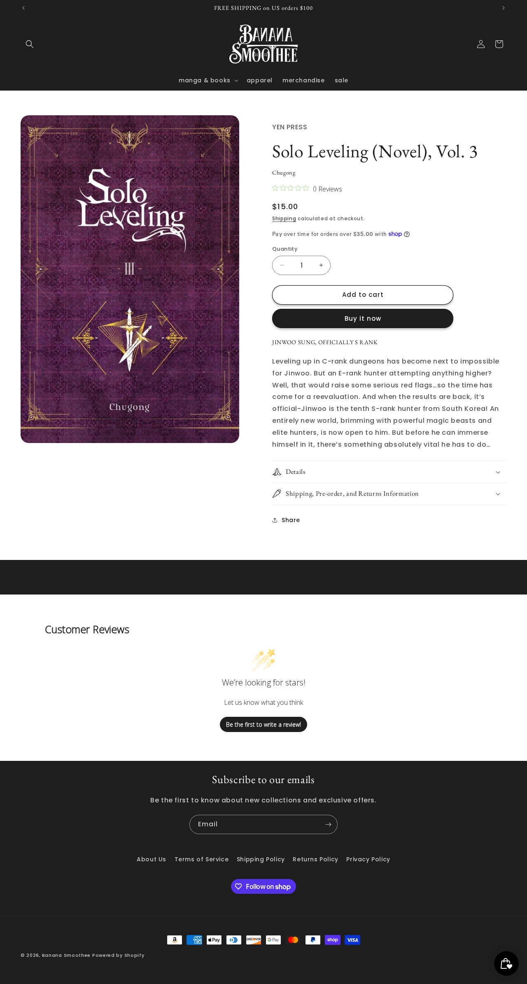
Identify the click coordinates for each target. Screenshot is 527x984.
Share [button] (291, 520)
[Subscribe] (328, 824)
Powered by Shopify (118, 955)
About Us (151, 859)
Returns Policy (315, 859)
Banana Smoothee (66, 955)
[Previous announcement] (23, 8)
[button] (30, 44)
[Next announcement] (503, 8)
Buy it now (363, 318)
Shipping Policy (261, 859)
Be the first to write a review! (263, 724)
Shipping (284, 218)
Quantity (285, 249)
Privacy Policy (368, 859)
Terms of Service (202, 859)
